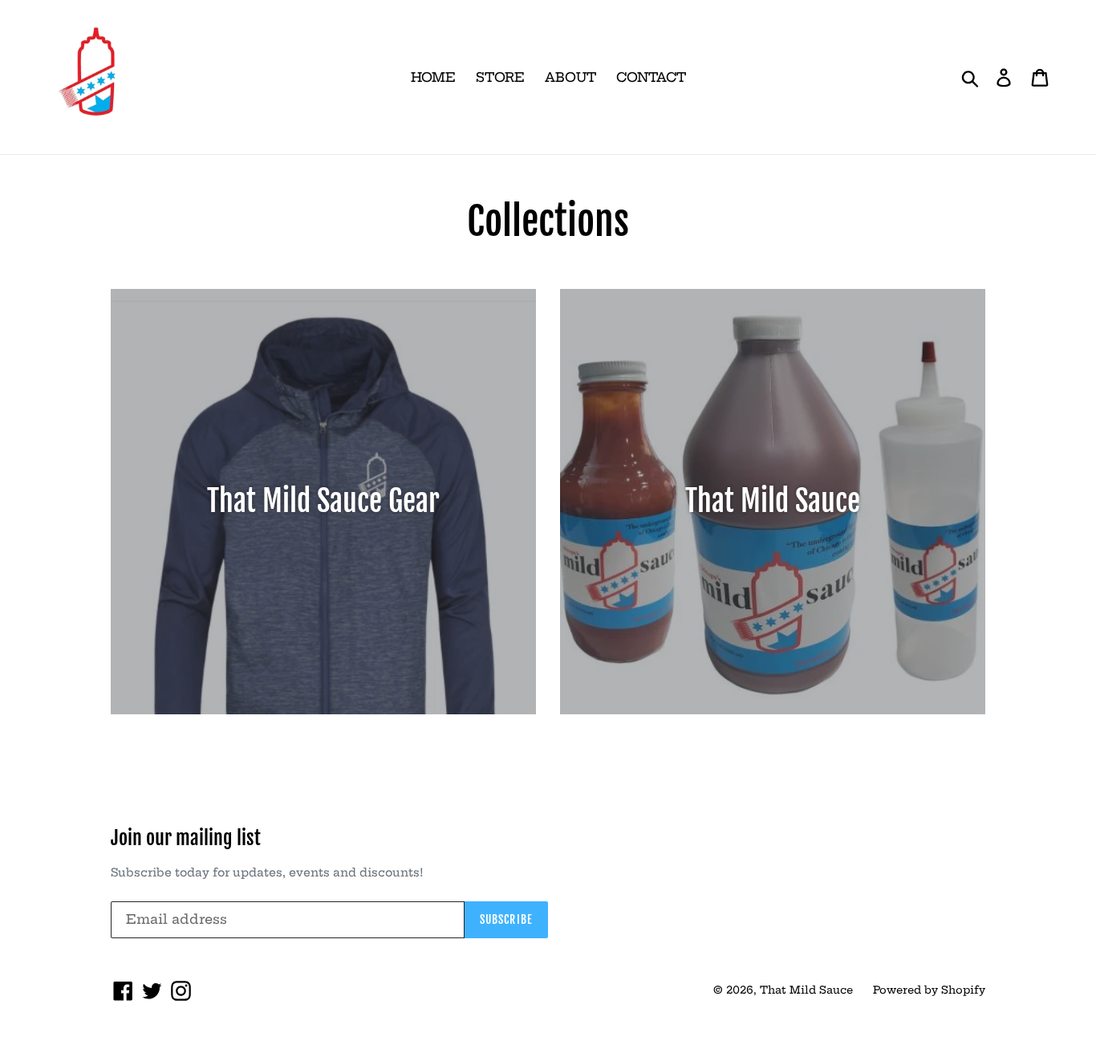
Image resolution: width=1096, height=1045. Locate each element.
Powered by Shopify (929, 989)
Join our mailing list (186, 838)
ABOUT (570, 77)
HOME (433, 77)
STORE (500, 77)
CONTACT (651, 77)
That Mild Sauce (806, 989)
